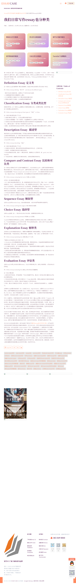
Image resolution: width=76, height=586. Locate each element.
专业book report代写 (48, 353)
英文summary (21, 369)
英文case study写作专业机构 (48, 366)
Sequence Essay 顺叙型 (64, 105)
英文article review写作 (20, 366)
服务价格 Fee (42, 546)
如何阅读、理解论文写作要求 (15, 397)
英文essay (60, 366)
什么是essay (58, 353)
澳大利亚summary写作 (11, 361)
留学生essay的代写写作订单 (39, 323)
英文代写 (29, 369)
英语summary (37, 369)
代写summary (67, 353)
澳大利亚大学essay (24, 361)
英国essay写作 (9, 366)
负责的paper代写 (60, 369)
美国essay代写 (30, 363)
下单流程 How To (31, 539)
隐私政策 (41, 581)
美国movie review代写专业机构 (44, 363)
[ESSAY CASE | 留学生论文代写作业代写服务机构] (9, 3)
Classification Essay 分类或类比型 (64, 95)
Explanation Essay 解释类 (65, 110)
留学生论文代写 (22, 13)
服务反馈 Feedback (30, 546)
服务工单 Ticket (31, 542)
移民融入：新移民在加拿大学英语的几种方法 (61, 477)
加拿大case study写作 (40, 356)
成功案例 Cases (43, 552)
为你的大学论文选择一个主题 (15, 412)
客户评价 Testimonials (42, 556)
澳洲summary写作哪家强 (11, 363)
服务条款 (36, 581)
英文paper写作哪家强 (10, 369)
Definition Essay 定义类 (64, 91)
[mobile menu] (60, 3)
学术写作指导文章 (12, 13)
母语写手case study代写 (43, 358)
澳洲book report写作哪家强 (38, 361)
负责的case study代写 (48, 369)
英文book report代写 (33, 366)
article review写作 (9, 353)
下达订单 (71, 3)
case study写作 (20, 353)
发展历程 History (43, 542)
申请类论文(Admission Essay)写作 (36, 477)
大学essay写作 (31, 358)
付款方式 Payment (43, 549)
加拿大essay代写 (51, 356)
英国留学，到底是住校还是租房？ (15, 523)
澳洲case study (51, 361)
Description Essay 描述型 (65, 98)
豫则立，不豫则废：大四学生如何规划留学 (15, 381)
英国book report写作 (59, 363)
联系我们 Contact (43, 539)
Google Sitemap (28, 581)
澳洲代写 (22, 363)
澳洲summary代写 (62, 361)
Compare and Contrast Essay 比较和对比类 (64, 102)
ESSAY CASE (14, 581)
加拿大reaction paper (10, 358)
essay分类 (28, 353)
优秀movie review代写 (17, 356)
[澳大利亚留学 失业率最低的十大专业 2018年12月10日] (1, 580)
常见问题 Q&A (30, 555)
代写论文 (7, 356)
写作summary (28, 356)
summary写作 (36, 353)
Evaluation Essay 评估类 (64, 113)
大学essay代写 (22, 358)
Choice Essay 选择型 (63, 108)
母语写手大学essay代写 (58, 358)
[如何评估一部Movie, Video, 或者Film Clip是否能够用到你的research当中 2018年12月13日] (74, 580)
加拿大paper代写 (62, 356)
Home (5, 13)
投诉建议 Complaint (30, 551)
